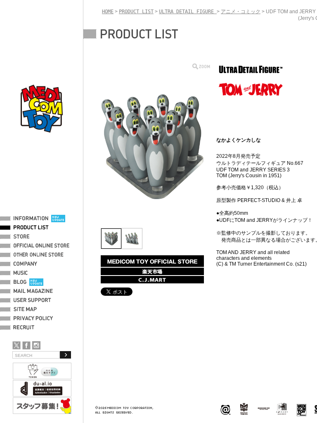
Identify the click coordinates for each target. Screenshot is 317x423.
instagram (36, 345)
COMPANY (25, 264)
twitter (16, 345)
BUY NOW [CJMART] (152, 279)
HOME (108, 11)
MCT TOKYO (263, 408)
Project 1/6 (244, 409)
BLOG (20, 282)
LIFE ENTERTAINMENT (301, 409)
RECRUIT (25, 327)
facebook (26, 345)
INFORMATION (31, 218)
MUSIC (22, 273)
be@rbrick (225, 409)
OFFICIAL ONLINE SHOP (42, 246)
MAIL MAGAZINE (33, 291)
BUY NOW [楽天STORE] (152, 271)
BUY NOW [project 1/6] (152, 261)
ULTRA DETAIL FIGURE (188, 11)
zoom (201, 66)
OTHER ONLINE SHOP (39, 255)
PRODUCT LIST (31, 227)
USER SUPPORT (32, 300)
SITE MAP (25, 309)
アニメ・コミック (240, 11)
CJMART (282, 408)
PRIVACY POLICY (33, 318)
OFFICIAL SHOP (31, 236)
